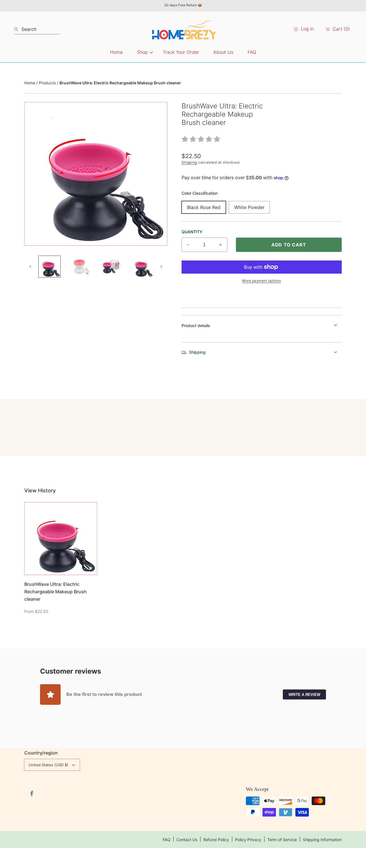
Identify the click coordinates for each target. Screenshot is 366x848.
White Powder (249, 207)
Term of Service (282, 839)
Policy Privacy (248, 839)
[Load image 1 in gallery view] (49, 267)
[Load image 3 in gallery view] (111, 267)
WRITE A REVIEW (304, 694)
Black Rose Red (203, 207)
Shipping (189, 162)
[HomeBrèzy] (183, 29)
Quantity (192, 231)
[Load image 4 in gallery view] (142, 267)
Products (47, 82)
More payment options (261, 280)
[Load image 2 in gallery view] (80, 267)
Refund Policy (216, 839)
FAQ (166, 839)
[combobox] (37, 29)
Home (29, 82)
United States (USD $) (48, 765)
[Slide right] (161, 266)
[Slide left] (30, 266)
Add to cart (288, 245)
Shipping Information (322, 839)
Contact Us (186, 839)
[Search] (17, 29)
